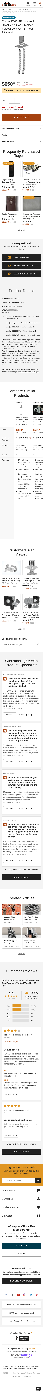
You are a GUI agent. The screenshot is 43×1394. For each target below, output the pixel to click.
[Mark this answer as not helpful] (31, 715)
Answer (9, 715)
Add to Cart (21, 117)
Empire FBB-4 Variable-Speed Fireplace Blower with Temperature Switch (31, 182)
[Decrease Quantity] (11, 101)
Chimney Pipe (12, 9)
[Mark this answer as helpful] (26, 715)
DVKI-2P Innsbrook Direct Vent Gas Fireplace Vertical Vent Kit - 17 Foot (23, 420)
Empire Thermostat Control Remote (9, 215)
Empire (16, 298)
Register (21, 1246)
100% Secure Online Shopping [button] (21, 1321)
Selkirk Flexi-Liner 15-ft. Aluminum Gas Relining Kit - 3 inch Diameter (11, 580)
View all (21, 230)
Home (4, 9)
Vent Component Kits (25, 9)
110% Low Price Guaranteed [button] (21, 1313)
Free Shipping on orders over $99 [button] (21, 1305)
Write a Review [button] (21, 1152)
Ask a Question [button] (21, 877)
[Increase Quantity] (17, 101)
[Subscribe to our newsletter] (38, 1180)
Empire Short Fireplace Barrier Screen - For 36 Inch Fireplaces (31, 216)
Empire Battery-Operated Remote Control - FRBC (9, 182)
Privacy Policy (26, 1376)
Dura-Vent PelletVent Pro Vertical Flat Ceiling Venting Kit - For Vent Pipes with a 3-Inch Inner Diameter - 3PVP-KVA (31, 615)
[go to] (11, 169)
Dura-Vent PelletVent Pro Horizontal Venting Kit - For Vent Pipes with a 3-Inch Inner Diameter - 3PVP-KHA (11, 615)
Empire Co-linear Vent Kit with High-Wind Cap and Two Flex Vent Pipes (31, 580)
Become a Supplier (21, 1281)
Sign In (22, 1254)
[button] (21, 265)
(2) (12, 32)
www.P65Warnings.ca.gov (29, 371)
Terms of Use (16, 1376)
